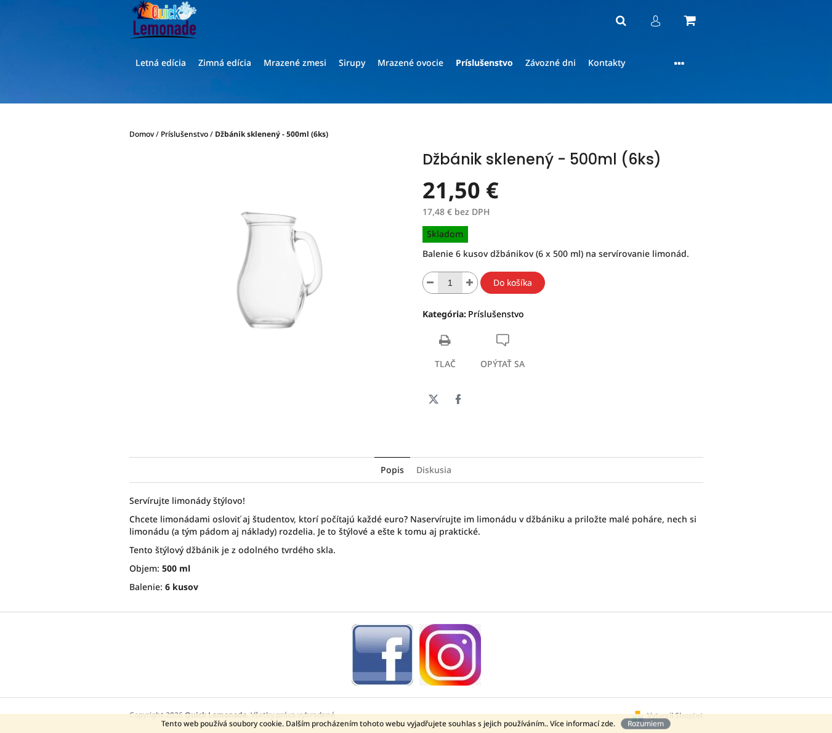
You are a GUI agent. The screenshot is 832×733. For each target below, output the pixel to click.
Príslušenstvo (496, 314)
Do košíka (512, 282)
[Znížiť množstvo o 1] (430, 282)
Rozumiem (646, 723)
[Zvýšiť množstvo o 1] (469, 282)
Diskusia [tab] (433, 470)
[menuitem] (160, 63)
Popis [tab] (392, 470)
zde (607, 723)
